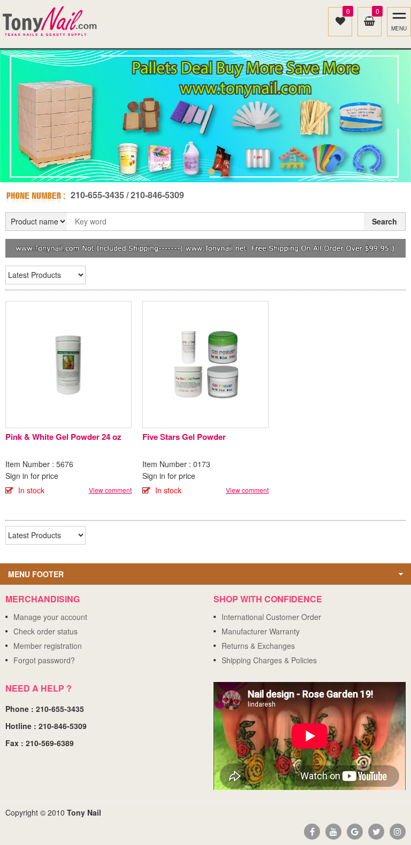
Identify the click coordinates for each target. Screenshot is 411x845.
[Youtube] (333, 832)
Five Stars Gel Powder (184, 437)
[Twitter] (376, 832)
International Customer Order (271, 616)
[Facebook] (312, 832)
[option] (205, 116)
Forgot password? (44, 660)
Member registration (47, 645)
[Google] (355, 832)
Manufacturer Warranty (261, 631)
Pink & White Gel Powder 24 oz (63, 437)
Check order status (45, 631)
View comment (110, 489)
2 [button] (211, 171)
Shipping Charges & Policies (269, 660)
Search (384, 221)
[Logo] (50, 21)
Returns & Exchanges (258, 645)
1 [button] (199, 171)
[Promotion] (205, 247)
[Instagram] (398, 832)
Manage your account (50, 616)
